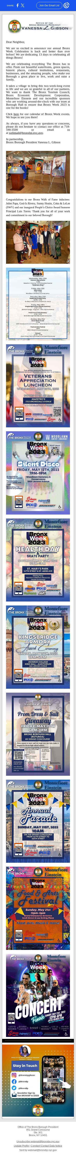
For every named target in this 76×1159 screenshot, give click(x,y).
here (16, 114)
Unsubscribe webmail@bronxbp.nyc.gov (38, 1141)
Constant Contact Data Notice (46, 1146)
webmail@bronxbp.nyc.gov (26, 132)
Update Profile (21, 1146)
